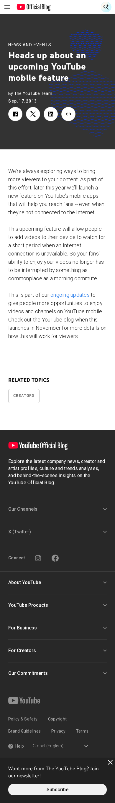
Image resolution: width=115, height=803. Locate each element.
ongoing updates (70, 295)
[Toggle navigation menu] (7, 7)
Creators (23, 395)
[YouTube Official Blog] (33, 7)
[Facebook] (55, 558)
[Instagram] (38, 558)
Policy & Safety (22, 719)
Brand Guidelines (24, 731)
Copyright (57, 719)
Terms (82, 731)
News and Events (30, 44)
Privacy (58, 731)
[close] (110, 762)
